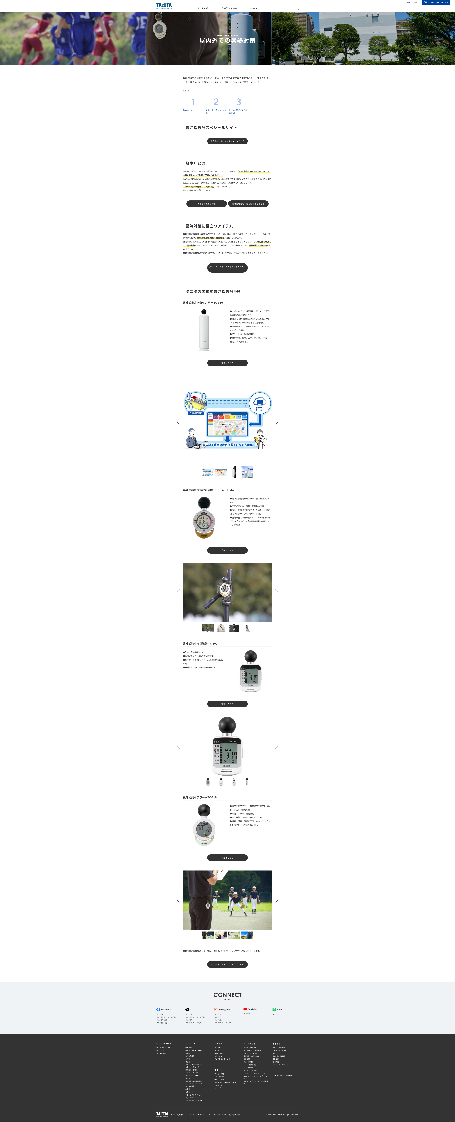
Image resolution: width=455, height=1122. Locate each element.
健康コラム (160, 1050)
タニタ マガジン (205, 8)
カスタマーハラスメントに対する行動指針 (224, 1114)
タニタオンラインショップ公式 (166, 1017)
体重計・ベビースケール (193, 1050)
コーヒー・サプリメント (193, 1100)
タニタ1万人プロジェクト (252, 1050)
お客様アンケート (220, 1085)
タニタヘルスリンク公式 (193, 1023)
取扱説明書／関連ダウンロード (225, 1082)
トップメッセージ (279, 1047)
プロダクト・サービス (230, 8)
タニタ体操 (218, 1020)
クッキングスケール (192, 1075)
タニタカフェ (218, 1017)
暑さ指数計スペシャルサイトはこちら (227, 141)
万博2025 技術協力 (249, 1047)
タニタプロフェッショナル (223, 1023)
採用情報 (276, 1062)
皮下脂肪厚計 (190, 1056)
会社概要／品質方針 (279, 1050)
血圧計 (187, 1059)
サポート (253, 8)
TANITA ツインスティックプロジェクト (256, 1077)
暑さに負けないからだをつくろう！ (248, 203)
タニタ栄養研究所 (249, 1065)
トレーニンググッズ (192, 1073)
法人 (415, 2)
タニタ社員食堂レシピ (222, 1059)
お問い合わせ (219, 1077)
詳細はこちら (227, 363)
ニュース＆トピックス (280, 1065)
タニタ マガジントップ (164, 1047)
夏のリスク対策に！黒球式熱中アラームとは (227, 268)
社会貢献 (246, 1059)
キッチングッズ (190, 1098)
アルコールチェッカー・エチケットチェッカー (193, 1066)
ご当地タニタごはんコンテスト (254, 1073)
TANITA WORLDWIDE (282, 1075)
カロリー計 (189, 1092)
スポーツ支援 (248, 1062)
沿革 (274, 1053)
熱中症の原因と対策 (207, 203)
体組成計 (188, 1047)
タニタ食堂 (189, 1020)
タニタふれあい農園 (250, 1070)
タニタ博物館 (248, 1068)
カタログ (217, 1088)
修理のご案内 (219, 1080)
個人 (408, 2)
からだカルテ (219, 1056)
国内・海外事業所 (279, 1056)
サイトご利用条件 (177, 1114)
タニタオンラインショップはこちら (227, 964)
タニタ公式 (160, 1014)
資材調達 (276, 1059)
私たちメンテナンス (250, 1053)
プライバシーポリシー (196, 1114)
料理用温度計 (190, 1086)
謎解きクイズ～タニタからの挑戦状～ (255, 1082)
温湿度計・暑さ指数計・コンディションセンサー (193, 1082)
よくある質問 (219, 1074)
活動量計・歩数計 (191, 1070)
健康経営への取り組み (251, 1056)
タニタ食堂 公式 (161, 1020)
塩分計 (187, 1089)
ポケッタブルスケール (193, 1095)
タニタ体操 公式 (161, 1023)
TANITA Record (219, 1053)
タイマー (188, 1078)
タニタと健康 (161, 1053)
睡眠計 (187, 1053)
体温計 (187, 1062)
